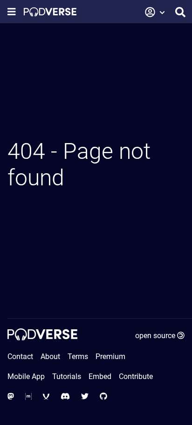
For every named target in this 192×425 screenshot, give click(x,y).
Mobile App (26, 376)
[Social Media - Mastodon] (10, 396)
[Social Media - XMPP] (46, 396)
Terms (78, 356)
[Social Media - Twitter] (85, 396)
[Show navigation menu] (11, 12)
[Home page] (50, 12)
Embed (100, 376)
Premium (110, 356)
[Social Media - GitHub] (103, 396)
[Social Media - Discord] (65, 396)
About (50, 356)
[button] (155, 12)
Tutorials (66, 376)
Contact (20, 356)
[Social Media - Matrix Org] (28, 396)
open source (155, 335)
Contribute (136, 376)
